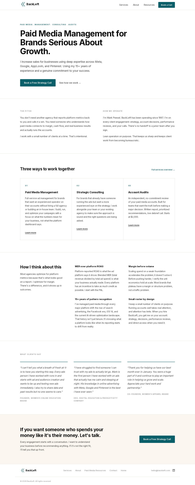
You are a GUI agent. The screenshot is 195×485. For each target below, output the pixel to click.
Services (123, 5)
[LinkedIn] (173, 470)
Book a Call (166, 5)
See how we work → (70, 82)
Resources (149, 5)
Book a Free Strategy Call (38, 82)
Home (123, 470)
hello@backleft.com (160, 470)
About (136, 5)
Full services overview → (163, 169)
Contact (113, 470)
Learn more (30, 232)
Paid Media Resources (95, 470)
